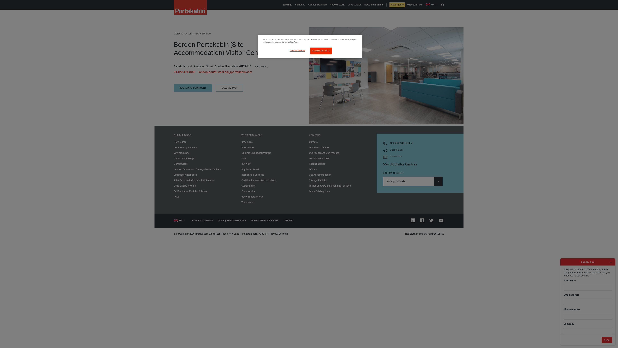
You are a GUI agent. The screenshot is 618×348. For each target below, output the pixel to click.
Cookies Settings (297, 51)
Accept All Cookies (321, 51)
